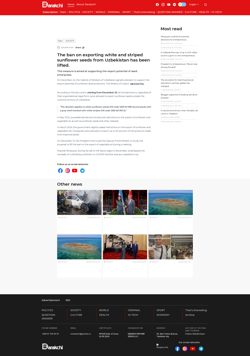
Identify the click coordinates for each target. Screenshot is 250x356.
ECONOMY (163, 315)
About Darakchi (86, 4)
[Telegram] (174, 4)
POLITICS (47, 310)
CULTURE (76, 315)
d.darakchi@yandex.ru (80, 334)
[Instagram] (163, 4)
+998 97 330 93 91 (50, 334)
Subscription (50, 12)
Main (60, 29)
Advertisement (51, 300)
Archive (190, 315)
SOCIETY (70, 29)
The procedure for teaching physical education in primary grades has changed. (170, 83)
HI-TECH (133, 315)
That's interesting (196, 310)
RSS (68, 300)
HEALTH (104, 315)
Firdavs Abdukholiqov (195, 334)
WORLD (104, 310)
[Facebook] (157, 4)
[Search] (205, 4)
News (71, 4)
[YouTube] (168, 4)
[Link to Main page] (52, 4)
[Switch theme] (182, 4)
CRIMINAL (134, 310)
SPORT (161, 310)
